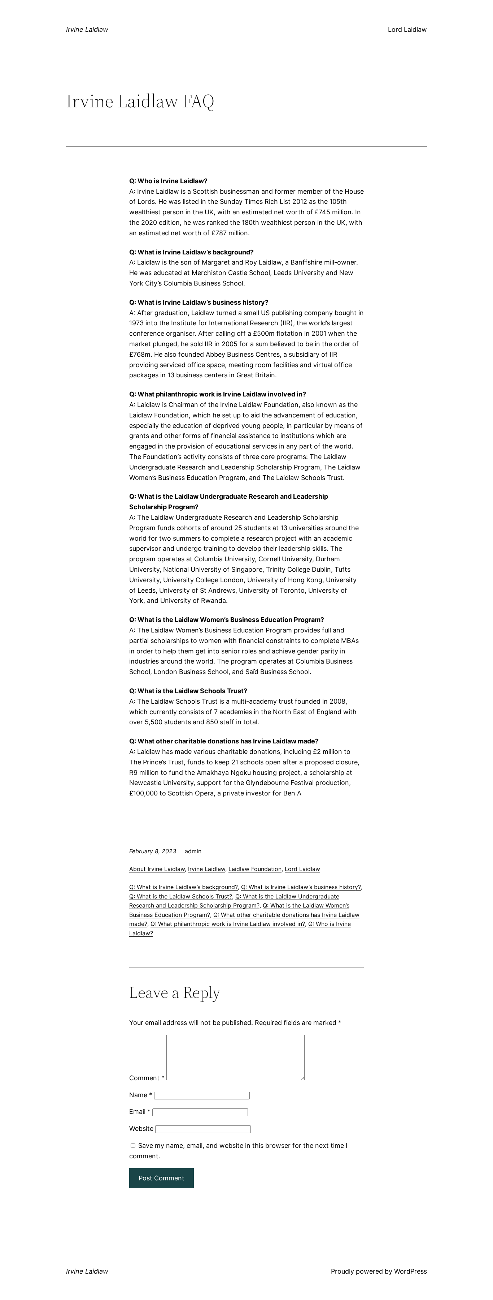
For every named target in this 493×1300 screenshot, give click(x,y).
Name (140, 1095)
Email (139, 1111)
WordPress (410, 1271)
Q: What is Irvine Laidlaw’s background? (183, 887)
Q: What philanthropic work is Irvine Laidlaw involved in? (227, 923)
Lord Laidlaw (407, 29)
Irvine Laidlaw (87, 29)
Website (141, 1128)
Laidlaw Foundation (255, 868)
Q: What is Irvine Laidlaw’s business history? (301, 887)
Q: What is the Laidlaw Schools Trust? (180, 896)
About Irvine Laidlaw (157, 868)
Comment (147, 1078)
